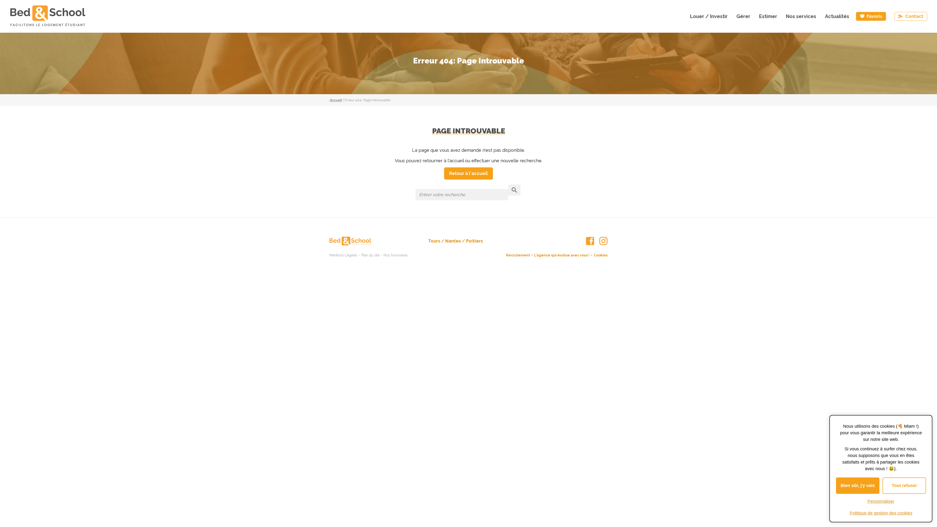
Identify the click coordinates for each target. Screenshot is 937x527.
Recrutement (518, 255)
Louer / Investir (709, 16)
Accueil (335, 100)
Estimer (768, 16)
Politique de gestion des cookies (881, 513)
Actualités (837, 16)
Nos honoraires (396, 255)
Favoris (874, 16)
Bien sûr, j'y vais (858, 485)
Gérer (743, 16)
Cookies (601, 255)
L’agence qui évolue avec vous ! (562, 255)
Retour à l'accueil (468, 173)
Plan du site (370, 255)
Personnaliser (880, 501)
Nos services (801, 16)
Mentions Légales (343, 255)
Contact (914, 16)
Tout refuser (904, 485)
